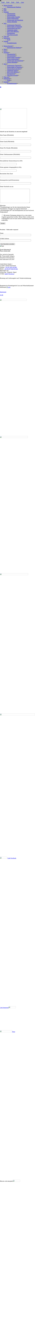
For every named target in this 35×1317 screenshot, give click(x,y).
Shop (13, 1031)
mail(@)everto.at (9, 274)
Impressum (3, 292)
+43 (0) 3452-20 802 (11, 267)
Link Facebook (12, 858)
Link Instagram (4, 1007)
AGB (1, 295)
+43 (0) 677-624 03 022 (11, 269)
